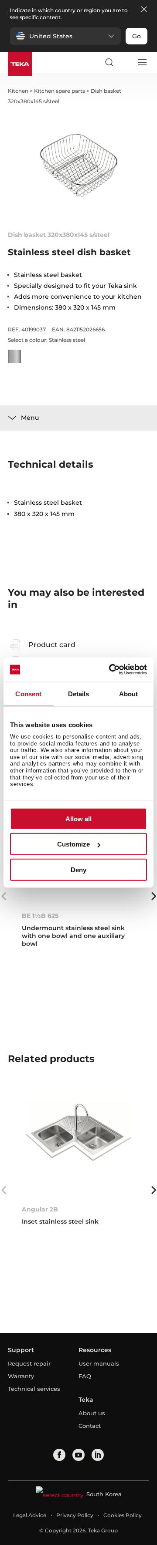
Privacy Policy (74, 1515)
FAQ (84, 1376)
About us (91, 1413)
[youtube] (78, 1455)
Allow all (78, 818)
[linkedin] (97, 1455)
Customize (73, 844)
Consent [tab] (28, 693)
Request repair (29, 1363)
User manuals (98, 1363)
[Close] (144, 9)
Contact (89, 1425)
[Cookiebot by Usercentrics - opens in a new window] (111, 669)
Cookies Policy (122, 1515)
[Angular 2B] (78, 1145)
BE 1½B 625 (40, 916)
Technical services (34, 1388)
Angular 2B (40, 1209)
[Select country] (125, 62)
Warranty (21, 1376)
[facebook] (59, 1455)
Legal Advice (29, 1515)
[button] (65, 36)
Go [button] (136, 36)
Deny (78, 869)
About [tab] (128, 693)
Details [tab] (78, 693)
